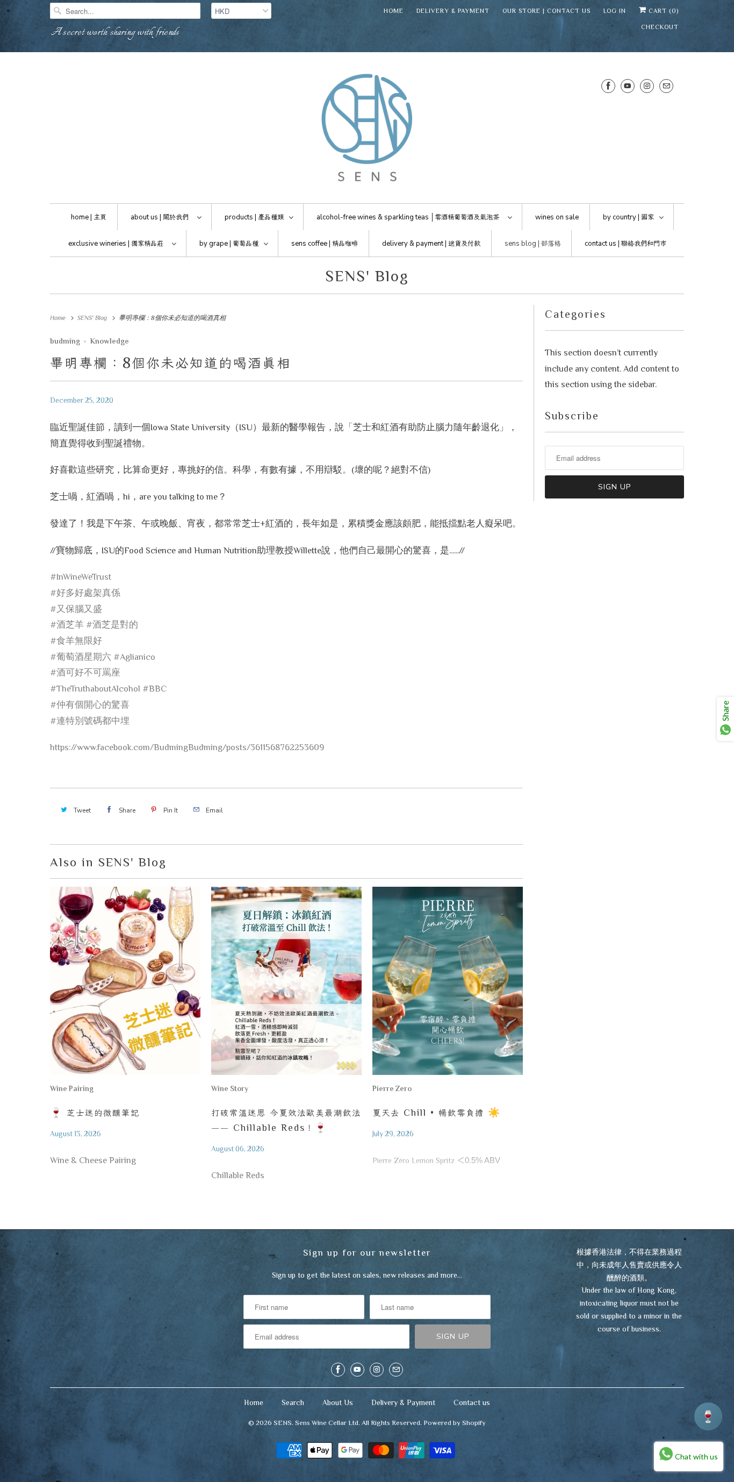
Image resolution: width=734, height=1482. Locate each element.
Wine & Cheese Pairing (93, 1160)
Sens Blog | (532, 243)
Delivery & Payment (453, 11)
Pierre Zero (392, 1089)
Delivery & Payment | (431, 243)
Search (293, 1402)
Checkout (660, 27)
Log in (614, 11)
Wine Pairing (71, 1089)
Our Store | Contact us (546, 11)
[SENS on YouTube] (628, 86)
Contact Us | (625, 243)
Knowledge (109, 341)
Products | (254, 217)
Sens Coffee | (324, 243)
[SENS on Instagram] (647, 86)
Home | (88, 217)
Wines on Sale (557, 217)
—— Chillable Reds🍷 (286, 1120)
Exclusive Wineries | (115, 243)
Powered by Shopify (454, 1423)
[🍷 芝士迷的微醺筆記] (125, 983)
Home (394, 11)
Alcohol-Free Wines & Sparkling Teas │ (407, 217)
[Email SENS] (666, 86)
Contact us (472, 1402)
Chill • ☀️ (436, 1112)
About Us (337, 1402)
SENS (283, 1423)
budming (65, 341)
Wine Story (229, 1089)
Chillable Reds (237, 1175)
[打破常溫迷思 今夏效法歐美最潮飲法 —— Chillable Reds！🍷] (286, 983)
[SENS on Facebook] (608, 86)
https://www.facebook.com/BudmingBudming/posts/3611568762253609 (187, 747)
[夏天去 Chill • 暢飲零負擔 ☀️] (447, 983)
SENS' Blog (367, 275)
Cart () (662, 11)
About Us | (160, 217)
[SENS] (367, 130)
